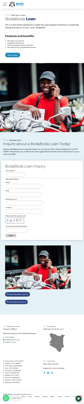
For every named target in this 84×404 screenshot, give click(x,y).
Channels (45, 396)
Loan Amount (10, 170)
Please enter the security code (16, 216)
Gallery (52, 396)
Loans (30, 396)
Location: (9, 207)
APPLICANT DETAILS (12, 179)
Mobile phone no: (11, 199)
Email (7, 191)
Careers (59, 396)
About (24, 396)
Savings (37, 396)
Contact (67, 396)
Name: (8, 182)
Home (17, 396)
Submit (11, 235)
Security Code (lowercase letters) (16, 226)
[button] (6, 398)
